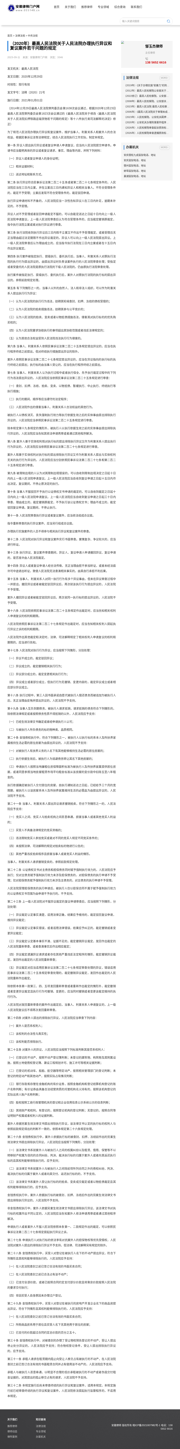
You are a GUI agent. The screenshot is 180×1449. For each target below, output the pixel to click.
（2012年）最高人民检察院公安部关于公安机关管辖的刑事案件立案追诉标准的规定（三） (147, 90)
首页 (56, 6)
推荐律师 (86, 6)
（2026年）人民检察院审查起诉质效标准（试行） (147, 127)
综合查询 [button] (120, 6)
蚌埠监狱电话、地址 (135, 170)
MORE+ (164, 78)
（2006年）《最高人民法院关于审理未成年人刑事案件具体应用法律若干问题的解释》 (147, 111)
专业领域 (41, 1431)
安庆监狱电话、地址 (135, 160)
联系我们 (136, 6)
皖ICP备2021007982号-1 (146, 1425)
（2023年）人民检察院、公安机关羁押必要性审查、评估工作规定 (147, 117)
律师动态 (12, 1431)
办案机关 (41, 1436)
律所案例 (12, 1436)
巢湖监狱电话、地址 (135, 176)
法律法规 (20, 35)
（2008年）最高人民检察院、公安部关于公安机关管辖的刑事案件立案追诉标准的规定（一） (147, 101)
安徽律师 (116, 1425)
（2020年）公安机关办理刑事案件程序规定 (147, 122)
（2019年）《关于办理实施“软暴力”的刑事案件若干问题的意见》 (147, 85)
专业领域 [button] (103, 6)
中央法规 (33, 35)
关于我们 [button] (70, 6)
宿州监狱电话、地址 (135, 165)
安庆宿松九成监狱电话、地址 (140, 155)
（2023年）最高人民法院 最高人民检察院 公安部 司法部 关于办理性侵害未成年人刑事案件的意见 (147, 106)
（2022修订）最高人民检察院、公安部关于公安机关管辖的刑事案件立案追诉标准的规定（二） (147, 95)
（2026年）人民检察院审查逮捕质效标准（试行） (147, 133)
